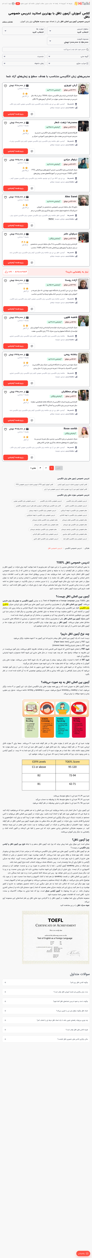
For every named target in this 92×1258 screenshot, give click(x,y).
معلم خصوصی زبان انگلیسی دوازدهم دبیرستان (43, 529)
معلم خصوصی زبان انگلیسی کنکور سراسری (75, 534)
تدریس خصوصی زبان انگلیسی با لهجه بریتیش (42, 510)
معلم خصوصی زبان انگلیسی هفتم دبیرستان (74, 520)
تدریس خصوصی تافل (55, 548)
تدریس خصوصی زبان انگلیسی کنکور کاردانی (45, 534)
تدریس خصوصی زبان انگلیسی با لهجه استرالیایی (41, 515)
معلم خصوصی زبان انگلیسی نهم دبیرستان (75, 525)
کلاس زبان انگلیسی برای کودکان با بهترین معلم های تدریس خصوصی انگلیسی (38, 506)
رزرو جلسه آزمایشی (15, 114)
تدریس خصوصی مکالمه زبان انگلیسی (51, 501)
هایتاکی (87, 548)
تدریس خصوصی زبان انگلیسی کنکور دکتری (46, 539)
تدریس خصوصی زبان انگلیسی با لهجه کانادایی (73, 515)
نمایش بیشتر (7, 22)
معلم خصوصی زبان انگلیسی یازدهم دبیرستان (74, 529)
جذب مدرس (48, 4)
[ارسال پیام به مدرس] (32, 114)
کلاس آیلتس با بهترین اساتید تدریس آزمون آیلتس (72, 484)
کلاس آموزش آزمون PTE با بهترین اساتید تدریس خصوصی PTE (34, 484)
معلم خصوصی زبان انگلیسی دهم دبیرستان (46, 525)
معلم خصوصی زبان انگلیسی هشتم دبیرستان (45, 520)
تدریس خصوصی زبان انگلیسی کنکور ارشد (75, 539)
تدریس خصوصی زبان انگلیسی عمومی (24, 501)
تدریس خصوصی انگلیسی (73, 548)
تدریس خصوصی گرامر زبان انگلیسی (76, 501)
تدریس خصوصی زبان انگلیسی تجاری (76, 506)
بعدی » (33, 468)
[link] (46, 100)
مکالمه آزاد (32, 4)
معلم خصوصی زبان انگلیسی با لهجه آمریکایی (74, 510)
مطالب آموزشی (39, 4)
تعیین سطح (22, 3)
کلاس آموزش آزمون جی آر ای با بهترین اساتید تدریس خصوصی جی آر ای (65, 489)
